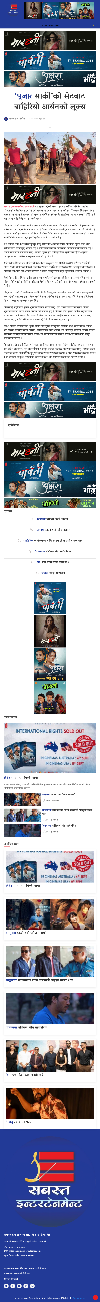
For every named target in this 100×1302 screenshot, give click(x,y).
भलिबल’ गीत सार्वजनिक (53, 552)
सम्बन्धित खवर (11, 843)
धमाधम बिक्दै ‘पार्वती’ (53, 519)
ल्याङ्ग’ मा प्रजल (53, 573)
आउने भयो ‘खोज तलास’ (53, 530)
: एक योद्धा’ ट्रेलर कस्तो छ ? (53, 562)
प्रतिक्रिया (13, 425)
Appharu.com (79, 1298)
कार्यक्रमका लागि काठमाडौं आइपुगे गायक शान (52, 541)
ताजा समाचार (10, 717)
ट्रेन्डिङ (8, 511)
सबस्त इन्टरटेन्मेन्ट (17, 119)
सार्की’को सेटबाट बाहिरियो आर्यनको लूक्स (50, 102)
